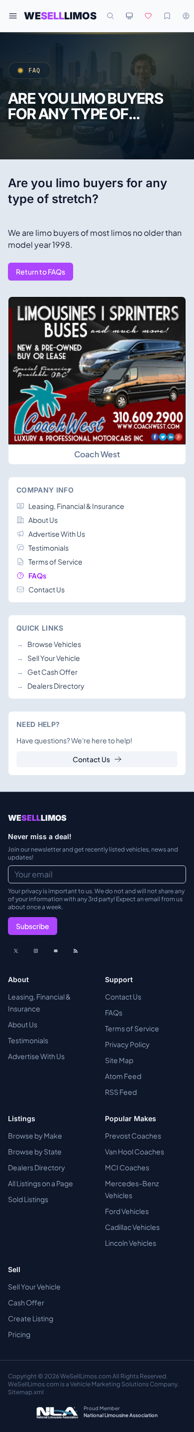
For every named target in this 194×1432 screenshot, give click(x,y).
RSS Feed (121, 1091)
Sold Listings (28, 1199)
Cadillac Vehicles (132, 1226)
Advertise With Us (36, 1056)
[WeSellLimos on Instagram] (36, 951)
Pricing (19, 1334)
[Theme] (129, 16)
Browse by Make (35, 1135)
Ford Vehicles (127, 1211)
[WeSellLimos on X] (16, 951)
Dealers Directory (50, 685)
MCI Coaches (127, 1167)
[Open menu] (13, 16)
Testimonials (28, 1040)
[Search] (110, 16)
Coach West (97, 454)
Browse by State (35, 1151)
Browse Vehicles (48, 644)
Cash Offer (26, 1302)
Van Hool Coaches (134, 1151)
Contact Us (91, 759)
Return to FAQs (40, 271)
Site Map (119, 1060)
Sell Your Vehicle (48, 657)
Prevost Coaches (133, 1135)
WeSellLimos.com (86, 1376)
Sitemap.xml (26, 1392)
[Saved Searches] (167, 16)
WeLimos (60, 16)
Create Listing (30, 1318)
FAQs (113, 1012)
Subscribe (32, 926)
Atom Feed (123, 1076)
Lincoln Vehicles (130, 1242)
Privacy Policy (127, 1044)
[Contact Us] (56, 951)
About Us (22, 1024)
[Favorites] (148, 16)
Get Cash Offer (47, 671)
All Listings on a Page (40, 1183)
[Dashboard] (186, 16)
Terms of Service (132, 1028)
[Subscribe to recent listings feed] (76, 951)
